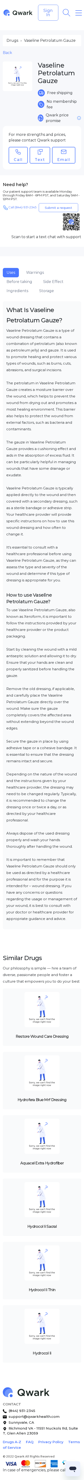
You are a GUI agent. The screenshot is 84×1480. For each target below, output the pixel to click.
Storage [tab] (46, 291)
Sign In (48, 12)
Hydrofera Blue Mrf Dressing (42, 1100)
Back (7, 52)
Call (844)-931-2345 (22, 207)
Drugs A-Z (12, 1442)
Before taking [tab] (19, 281)
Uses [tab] (11, 272)
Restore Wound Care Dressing (42, 1036)
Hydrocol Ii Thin (42, 1290)
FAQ (30, 1442)
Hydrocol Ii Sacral (42, 1226)
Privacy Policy (50, 1442)
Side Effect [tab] (53, 281)
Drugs (12, 40)
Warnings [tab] (35, 272)
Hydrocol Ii (42, 1353)
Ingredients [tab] (17, 291)
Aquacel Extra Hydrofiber (42, 1163)
